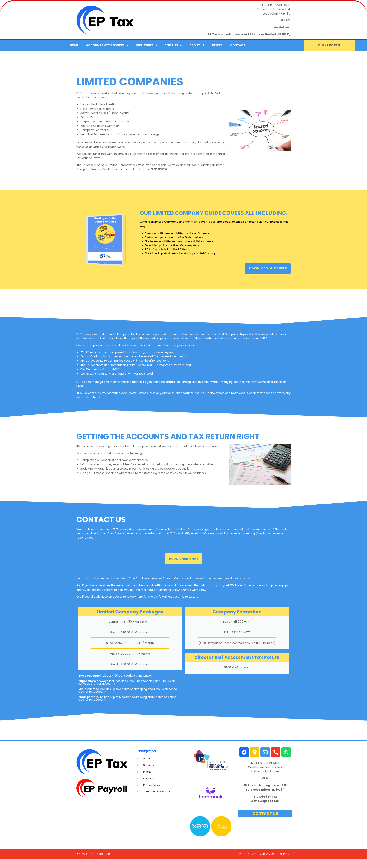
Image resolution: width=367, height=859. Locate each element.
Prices (217, 45)
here (140, 597)
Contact (237, 45)
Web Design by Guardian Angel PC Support (265, 854)
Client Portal (329, 45)
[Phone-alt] (275, 752)
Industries (144, 45)
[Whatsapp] (286, 752)
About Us (196, 45)
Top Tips (171, 45)
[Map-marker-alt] (254, 752)
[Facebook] (244, 752)
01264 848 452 (280, 27)
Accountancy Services (105, 45)
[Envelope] (265, 752)
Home (74, 45)
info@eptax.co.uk (214, 533)
